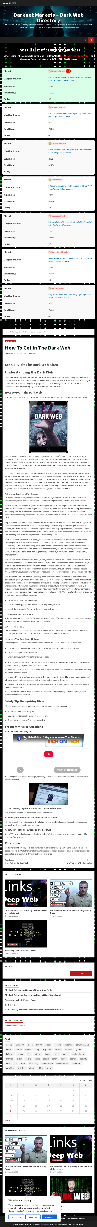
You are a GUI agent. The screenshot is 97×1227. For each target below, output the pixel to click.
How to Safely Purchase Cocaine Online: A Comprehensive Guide (34, 1009)
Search (8, 966)
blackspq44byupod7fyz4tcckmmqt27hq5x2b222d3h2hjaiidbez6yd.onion (70, 259)
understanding (62, 1063)
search (64, 1058)
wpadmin (10, 353)
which (40, 1068)
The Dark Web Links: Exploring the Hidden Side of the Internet (26, 893)
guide (78, 1049)
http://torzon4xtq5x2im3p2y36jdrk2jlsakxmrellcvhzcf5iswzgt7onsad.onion (70, 151)
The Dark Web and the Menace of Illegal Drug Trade (71, 893)
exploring (47, 1049)
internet (38, 1054)
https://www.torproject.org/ (75, 55)
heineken (10, 1054)
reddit (46, 1058)
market (65, 1054)
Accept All (49, 1217)
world (48, 1068)
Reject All (33, 1217)
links (56, 1054)
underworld (77, 1063)
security (83, 1058)
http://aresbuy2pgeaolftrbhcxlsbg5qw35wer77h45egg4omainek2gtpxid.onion (70, 187)
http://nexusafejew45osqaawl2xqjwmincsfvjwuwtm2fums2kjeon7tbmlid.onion (70, 78)
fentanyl (68, 1049)
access (9, 1044)
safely (54, 1058)
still (15, 1063)
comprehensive (82, 1044)
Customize (16, 1217)
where (31, 1068)
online (37, 1058)
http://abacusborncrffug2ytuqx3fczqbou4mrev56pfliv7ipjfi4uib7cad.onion (70, 115)
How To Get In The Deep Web (79, 861)
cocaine (57, 1044)
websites (21, 1068)
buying (39, 1044)
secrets (73, 1058)
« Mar (7, 1120)
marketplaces (78, 1054)
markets (10, 1058)
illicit (29, 1054)
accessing (20, 1044)
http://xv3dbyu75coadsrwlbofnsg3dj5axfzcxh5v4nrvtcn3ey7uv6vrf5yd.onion (70, 223)
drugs (37, 1049)
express (58, 1049)
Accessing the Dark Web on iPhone (26, 933)
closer (48, 1044)
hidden (20, 1054)
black (30, 1044)
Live (91, 40)
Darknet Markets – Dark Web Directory (49, 17)
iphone (48, 1054)
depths (28, 1049)
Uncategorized (10, 341)
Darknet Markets (49, 1224)
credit (8, 1049)
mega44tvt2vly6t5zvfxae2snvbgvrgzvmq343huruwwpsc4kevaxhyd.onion (70, 296)
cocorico (68, 1044)
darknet (18, 1049)
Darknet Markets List (76, 1218)
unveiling (10, 1068)
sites (8, 1063)
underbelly (33, 1063)
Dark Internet (11, 1004)
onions (28, 1058)
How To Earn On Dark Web (16, 861)
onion (19, 1058)
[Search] (85, 40)
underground (47, 1063)
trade (23, 1063)
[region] (33, 1209)
